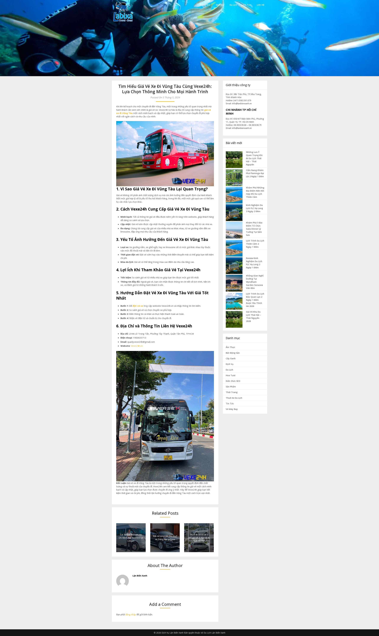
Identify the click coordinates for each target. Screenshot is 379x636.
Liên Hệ (260, 4)
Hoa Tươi (230, 375)
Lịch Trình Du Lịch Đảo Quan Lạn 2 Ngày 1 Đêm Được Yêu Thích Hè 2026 (255, 300)
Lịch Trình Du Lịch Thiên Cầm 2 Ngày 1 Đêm (255, 243)
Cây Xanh (231, 358)
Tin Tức (247, 4)
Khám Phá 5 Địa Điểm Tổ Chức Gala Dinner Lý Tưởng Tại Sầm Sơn (254, 228)
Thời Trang (231, 392)
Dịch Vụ (220, 4)
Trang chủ (204, 4)
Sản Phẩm (231, 386)
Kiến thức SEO (233, 381)
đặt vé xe (138, 305)
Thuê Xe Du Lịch (234, 397)
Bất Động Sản (233, 352)
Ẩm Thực (230, 347)
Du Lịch (233, 4)
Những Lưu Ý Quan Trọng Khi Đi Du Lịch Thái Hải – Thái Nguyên (254, 158)
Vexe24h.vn (137, 345)
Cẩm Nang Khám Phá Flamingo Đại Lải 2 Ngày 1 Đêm (255, 173)
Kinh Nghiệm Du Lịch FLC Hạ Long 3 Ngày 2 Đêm (254, 208)
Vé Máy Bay (232, 409)
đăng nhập (130, 614)
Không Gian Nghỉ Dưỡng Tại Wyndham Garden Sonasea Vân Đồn (255, 281)
